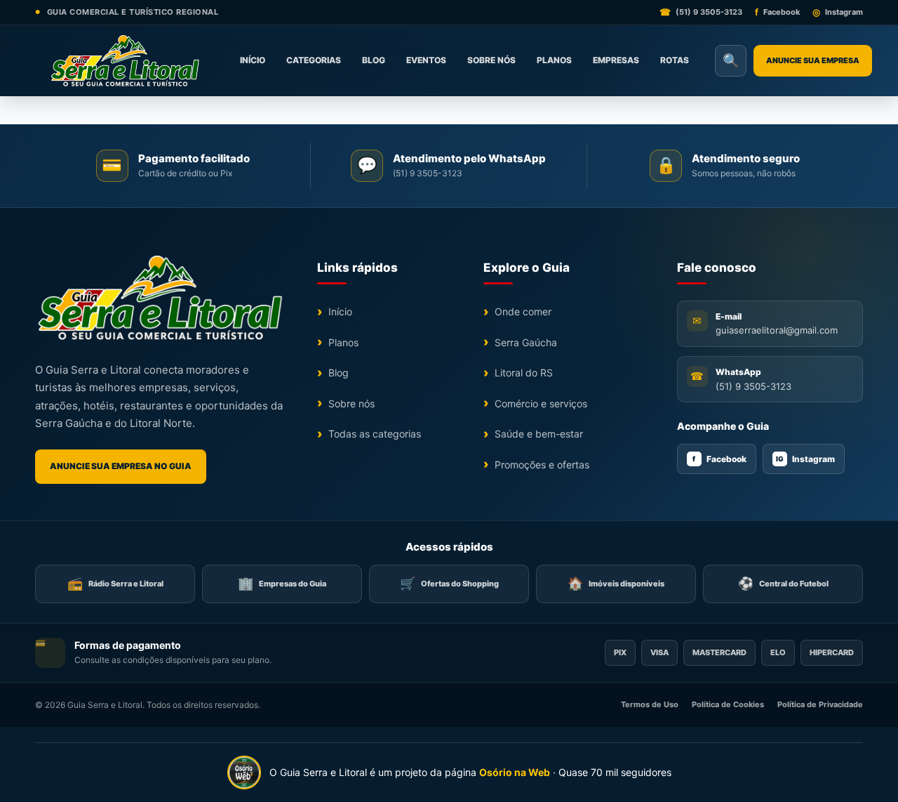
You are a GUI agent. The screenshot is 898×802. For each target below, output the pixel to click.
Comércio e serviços (541, 403)
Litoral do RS (524, 373)
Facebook (719, 459)
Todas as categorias (374, 434)
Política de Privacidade (820, 704)
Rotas (674, 60)
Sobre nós (491, 60)
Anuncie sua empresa (812, 60)
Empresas (616, 60)
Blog (373, 60)
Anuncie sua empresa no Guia (121, 466)
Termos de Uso (649, 704)
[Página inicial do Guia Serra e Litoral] (124, 60)
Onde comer (523, 311)
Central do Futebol (783, 583)
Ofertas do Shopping (449, 583)
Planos (554, 60)
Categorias (313, 60)
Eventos (426, 60)
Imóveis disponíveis (616, 583)
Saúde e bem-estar (539, 434)
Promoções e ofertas (542, 465)
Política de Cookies (728, 704)
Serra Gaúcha (526, 342)
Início (252, 60)
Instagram (805, 459)
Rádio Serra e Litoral (115, 583)
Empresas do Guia (282, 583)
